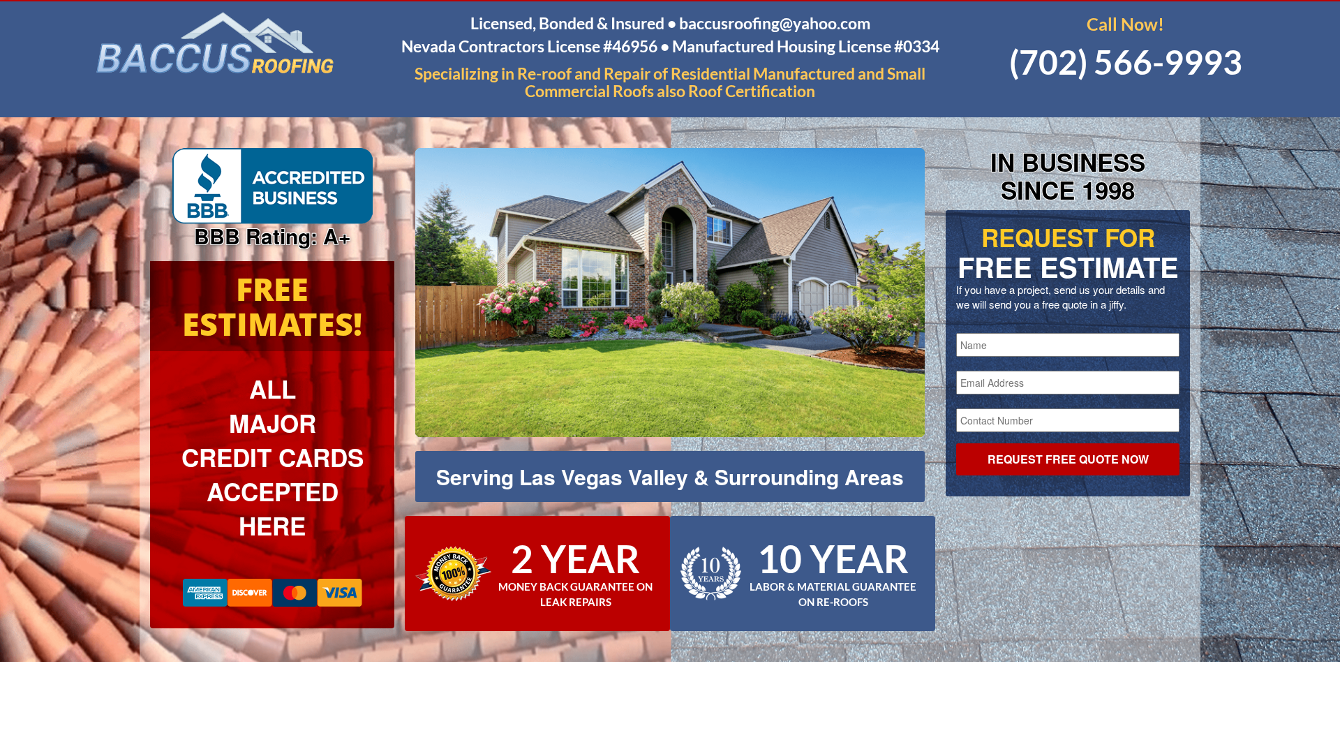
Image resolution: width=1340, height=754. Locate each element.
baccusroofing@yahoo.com (774, 23)
